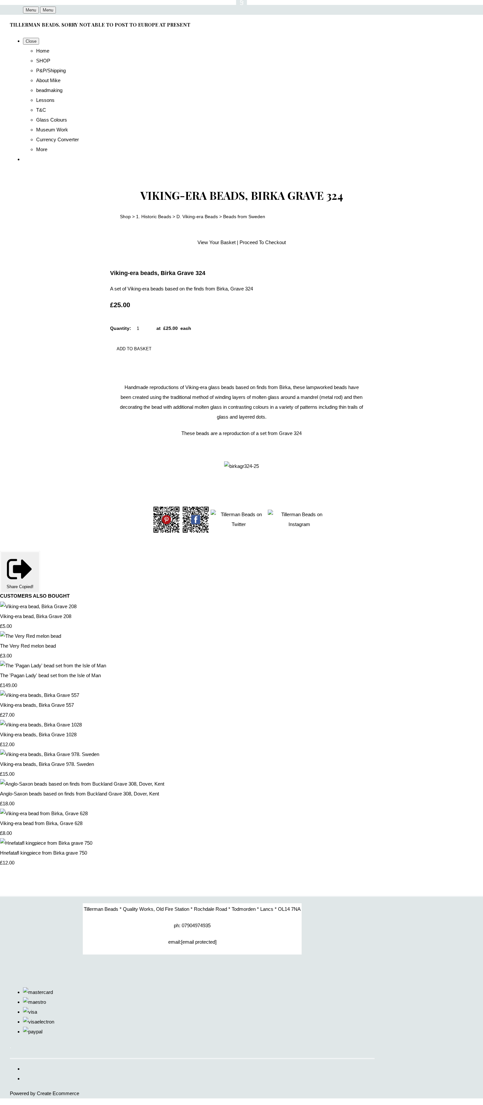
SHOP (43, 60)
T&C (41, 110)
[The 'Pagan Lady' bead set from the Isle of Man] (53, 665)
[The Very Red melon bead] (30, 636)
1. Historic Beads (153, 216)
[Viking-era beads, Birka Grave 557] (39, 695)
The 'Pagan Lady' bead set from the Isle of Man (50, 675)
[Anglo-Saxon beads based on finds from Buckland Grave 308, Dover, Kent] (82, 784)
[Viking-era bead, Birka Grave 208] (38, 606)
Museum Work (52, 129)
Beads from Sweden (244, 216)
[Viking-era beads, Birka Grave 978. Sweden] (49, 754)
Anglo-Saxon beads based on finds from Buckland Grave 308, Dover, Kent (79, 793)
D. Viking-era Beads (197, 216)
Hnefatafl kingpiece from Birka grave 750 (43, 853)
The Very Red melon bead (28, 646)
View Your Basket (216, 242)
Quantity (119, 328)
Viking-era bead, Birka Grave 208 (35, 616)
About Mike (48, 80)
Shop (125, 216)
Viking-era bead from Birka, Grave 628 (41, 823)
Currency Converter (57, 139)
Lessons (45, 100)
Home (42, 51)
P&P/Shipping (51, 70)
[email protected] (199, 942)
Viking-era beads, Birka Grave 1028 (38, 734)
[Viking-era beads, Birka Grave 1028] (41, 724)
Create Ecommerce (58, 1093)
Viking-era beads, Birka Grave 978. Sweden (47, 764)
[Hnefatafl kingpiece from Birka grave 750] (46, 843)
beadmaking (49, 90)
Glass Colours (51, 120)
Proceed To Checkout (263, 242)
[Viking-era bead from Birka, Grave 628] (44, 813)
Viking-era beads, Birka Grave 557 (37, 705)
